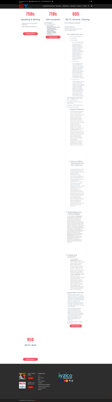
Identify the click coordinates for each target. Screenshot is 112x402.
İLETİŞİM (85, 6)
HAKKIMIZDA (73, 6)
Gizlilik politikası (42, 387)
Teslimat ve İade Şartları (44, 386)
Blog (39, 379)
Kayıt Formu (41, 377)
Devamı (30, 378)
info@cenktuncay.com (35, 1)
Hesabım (40, 382)
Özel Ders (58, 6)
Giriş (39, 376)
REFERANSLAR (66, 6)
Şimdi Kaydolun (30, 33)
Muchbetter (37, 400)
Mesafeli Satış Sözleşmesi (44, 384)
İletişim (20, 2)
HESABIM (79, 6)
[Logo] (25, 6)
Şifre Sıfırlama (41, 381)
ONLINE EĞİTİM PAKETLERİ (49, 6)
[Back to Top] (109, 397)
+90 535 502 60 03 (46, 1)
